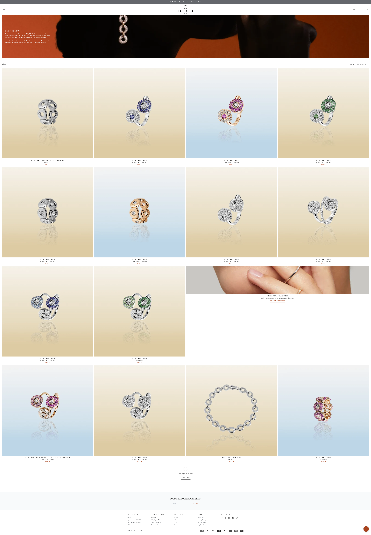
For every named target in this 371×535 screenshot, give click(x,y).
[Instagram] (222, 518)
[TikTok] (237, 518)
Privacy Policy (202, 520)
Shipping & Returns (156, 520)
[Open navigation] (4, 9)
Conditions (201, 517)
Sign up (195, 503)
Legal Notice (201, 525)
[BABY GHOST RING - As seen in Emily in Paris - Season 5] (47, 414)
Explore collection (277, 301)
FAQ (129, 525)
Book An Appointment (134, 522)
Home (176, 517)
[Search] (367, 9)
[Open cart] (359, 9)
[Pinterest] (233, 518)
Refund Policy (155, 525)
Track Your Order (156, 522)
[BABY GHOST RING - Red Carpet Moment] (47, 117)
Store (175, 522)
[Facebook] (226, 518)
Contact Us (131, 517)
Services (153, 517)
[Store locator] (354, 9)
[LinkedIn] (229, 518)
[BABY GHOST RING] (139, 117)
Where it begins (178, 520)
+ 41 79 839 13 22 (135, 520)
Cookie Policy (202, 522)
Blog (175, 525)
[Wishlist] (363, 9)
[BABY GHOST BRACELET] (231, 414)
